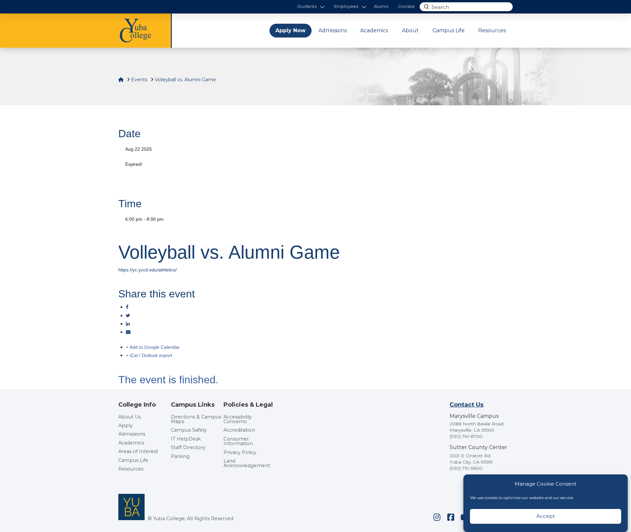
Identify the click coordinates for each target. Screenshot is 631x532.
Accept (545, 516)
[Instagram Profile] (436, 517)
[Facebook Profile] (450, 517)
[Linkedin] (128, 324)
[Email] (128, 332)
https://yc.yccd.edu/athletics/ (147, 269)
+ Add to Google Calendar (153, 347)
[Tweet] (128, 315)
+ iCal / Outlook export (149, 355)
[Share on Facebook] (127, 307)
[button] (311, 6)
